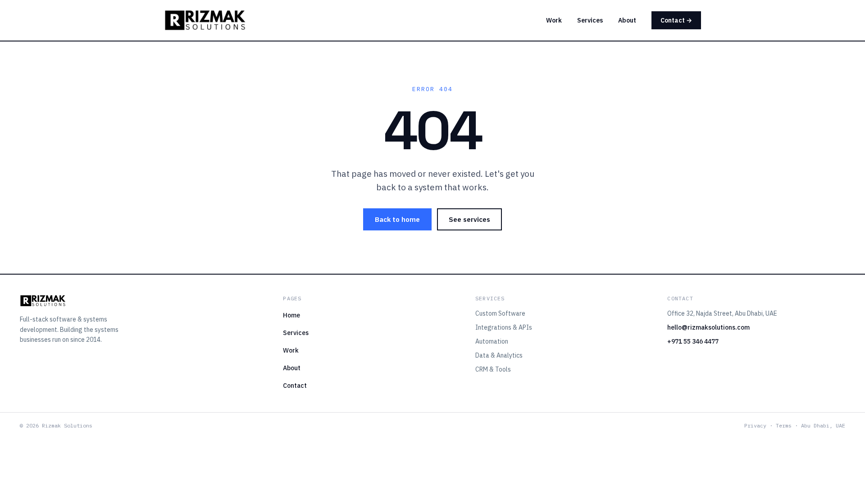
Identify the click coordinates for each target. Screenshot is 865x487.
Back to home (397, 219)
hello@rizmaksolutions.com (708, 327)
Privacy (755, 425)
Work (554, 20)
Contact (295, 385)
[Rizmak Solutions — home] (205, 20)
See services (469, 219)
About (627, 20)
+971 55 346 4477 (693, 341)
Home (291, 315)
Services (590, 20)
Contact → (676, 20)
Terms (784, 425)
